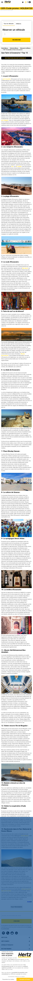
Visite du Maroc (14, 48)
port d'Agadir (4, 120)
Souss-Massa (25, 835)
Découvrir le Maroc (25, 48)
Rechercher (16, 40)
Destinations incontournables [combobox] (15, 58)
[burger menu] (2, 2)
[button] (31, 902)
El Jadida (18, 166)
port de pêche (7, 79)
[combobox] (18, 34)
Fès (12, 166)
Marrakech (25, 268)
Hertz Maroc (4, 48)
